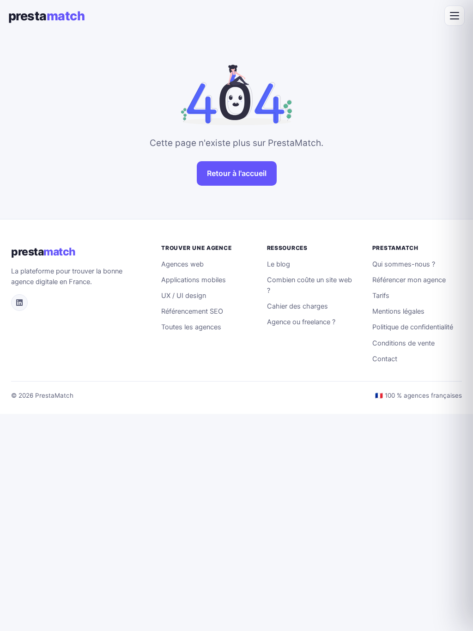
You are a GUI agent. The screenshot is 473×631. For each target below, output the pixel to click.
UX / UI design (183, 295)
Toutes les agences (191, 327)
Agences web (182, 264)
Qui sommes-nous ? (403, 264)
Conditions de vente (403, 343)
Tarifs (380, 295)
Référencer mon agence (409, 280)
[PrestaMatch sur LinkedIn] (19, 302)
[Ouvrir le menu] (454, 16)
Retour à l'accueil (237, 173)
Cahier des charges (297, 306)
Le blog (278, 264)
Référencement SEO (192, 311)
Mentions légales (398, 311)
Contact (384, 359)
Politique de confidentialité (412, 327)
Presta (46, 16)
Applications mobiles (193, 280)
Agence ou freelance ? (301, 322)
